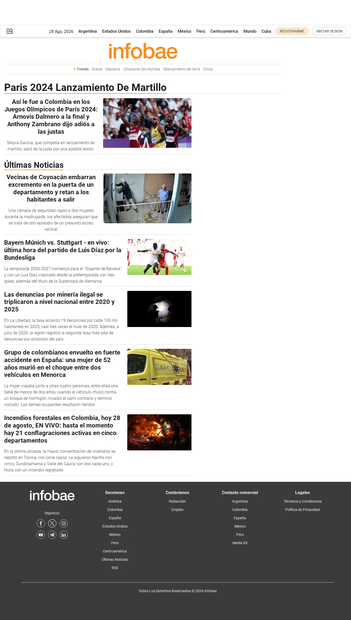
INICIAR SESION (329, 31)
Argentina (87, 31)
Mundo (249, 31)
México (184, 31)
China (208, 69)
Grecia (97, 69)
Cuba (266, 31)
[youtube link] (41, 535)
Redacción (177, 501)
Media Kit (240, 543)
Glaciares (112, 69)
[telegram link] (52, 535)
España (166, 31)
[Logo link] (143, 50)
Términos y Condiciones (303, 501)
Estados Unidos (116, 31)
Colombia (145, 31)
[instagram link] (63, 523)
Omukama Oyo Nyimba (141, 69)
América (115, 501)
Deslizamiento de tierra (181, 69)
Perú (200, 31)
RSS (115, 568)
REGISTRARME (292, 31)
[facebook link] (41, 523)
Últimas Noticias (115, 559)
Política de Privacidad (302, 510)
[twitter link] (52, 523)
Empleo (177, 510)
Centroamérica (224, 31)
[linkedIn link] (63, 535)
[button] (9, 31)
